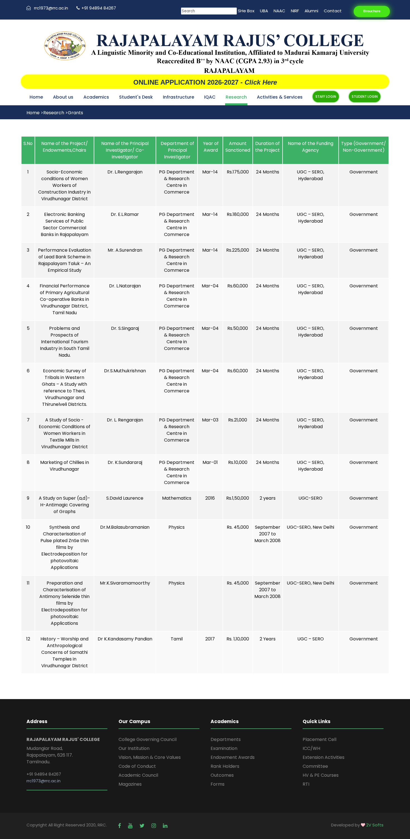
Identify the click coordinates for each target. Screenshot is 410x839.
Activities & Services (280, 97)
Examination (224, 748)
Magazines (130, 784)
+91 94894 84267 (98, 8)
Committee (315, 766)
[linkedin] (165, 826)
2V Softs (375, 825)
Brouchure (371, 11)
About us (63, 97)
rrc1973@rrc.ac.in (51, 8)
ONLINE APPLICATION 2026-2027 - (205, 82)
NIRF (295, 11)
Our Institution (134, 748)
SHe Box (246, 11)
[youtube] (131, 826)
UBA (264, 11)
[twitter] (142, 826)
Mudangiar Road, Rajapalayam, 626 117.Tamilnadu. (49, 755)
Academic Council (138, 775)
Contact (333, 11)
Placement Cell (319, 739)
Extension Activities (323, 757)
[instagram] (154, 826)
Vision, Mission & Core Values (150, 757)
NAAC (279, 11)
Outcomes (222, 775)
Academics (96, 97)
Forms (218, 784)
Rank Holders (225, 766)
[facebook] (120, 826)
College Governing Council (148, 739)
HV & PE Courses (321, 775)
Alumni (311, 11)
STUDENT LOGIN (365, 96)
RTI (306, 784)
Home (36, 97)
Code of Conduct (137, 766)
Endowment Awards (233, 757)
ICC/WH (311, 748)
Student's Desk (136, 97)
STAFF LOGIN (325, 96)
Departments (226, 739)
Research (236, 97)
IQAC (210, 97)
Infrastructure (178, 97)
